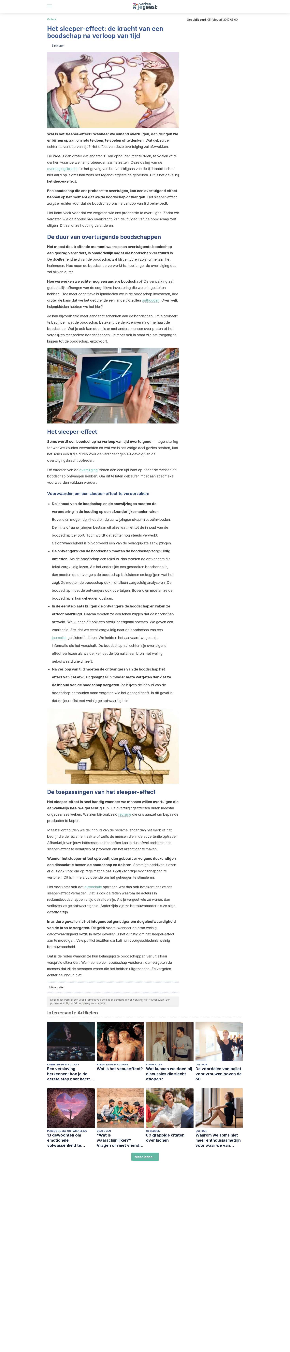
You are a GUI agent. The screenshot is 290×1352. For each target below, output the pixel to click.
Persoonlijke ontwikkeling (67, 1130)
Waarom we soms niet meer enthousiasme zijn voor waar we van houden (218, 1140)
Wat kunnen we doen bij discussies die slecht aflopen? (169, 1073)
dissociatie (93, 887)
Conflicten (154, 1064)
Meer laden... (145, 1157)
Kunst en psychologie (112, 1064)
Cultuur (51, 19)
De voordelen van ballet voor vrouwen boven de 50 (219, 1073)
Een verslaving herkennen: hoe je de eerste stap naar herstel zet (70, 1074)
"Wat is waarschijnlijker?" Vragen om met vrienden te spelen (120, 1140)
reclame (124, 814)
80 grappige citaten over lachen (165, 1138)
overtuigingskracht (62, 169)
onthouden (150, 300)
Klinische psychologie (63, 1064)
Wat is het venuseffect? (120, 1068)
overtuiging (88, 470)
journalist (59, 638)
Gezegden (104, 1130)
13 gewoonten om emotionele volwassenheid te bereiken (64, 1140)
